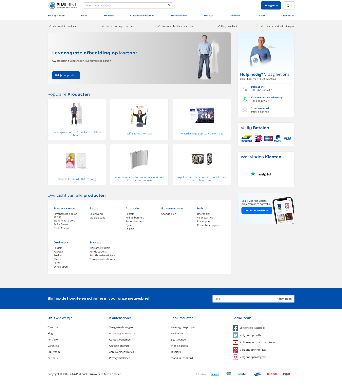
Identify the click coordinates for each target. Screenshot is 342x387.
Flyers (128, 225)
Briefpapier (203, 214)
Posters (129, 214)
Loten (57, 263)
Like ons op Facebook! (253, 327)
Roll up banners (134, 217)
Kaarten (58, 251)
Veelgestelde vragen (121, 327)
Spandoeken (168, 214)
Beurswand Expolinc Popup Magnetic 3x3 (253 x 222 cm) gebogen (139, 179)
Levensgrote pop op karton (65, 215)
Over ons (53, 327)
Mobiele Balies (179, 345)
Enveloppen (204, 221)
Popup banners (134, 221)
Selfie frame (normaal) (139, 133)
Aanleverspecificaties (121, 352)
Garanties (53, 345)
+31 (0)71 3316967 (261, 90)
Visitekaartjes (205, 217)
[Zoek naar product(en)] (169, 5)
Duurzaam (54, 352)
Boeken (58, 255)
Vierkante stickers (99, 248)
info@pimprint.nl (260, 111)
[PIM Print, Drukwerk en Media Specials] (63, 5)
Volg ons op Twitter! (251, 335)
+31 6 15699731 (260, 100)
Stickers (260, 15)
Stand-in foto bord (64, 220)
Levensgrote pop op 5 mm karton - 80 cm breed (76, 133)
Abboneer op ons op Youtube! (257, 342)
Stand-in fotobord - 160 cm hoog (77, 179)
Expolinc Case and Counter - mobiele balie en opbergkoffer (201, 179)
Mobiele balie (97, 217)
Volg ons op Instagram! (253, 357)
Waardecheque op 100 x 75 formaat (202, 133)
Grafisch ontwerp (119, 345)
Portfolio (53, 339)
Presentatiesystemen (142, 15)
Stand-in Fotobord (182, 358)
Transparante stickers (102, 259)
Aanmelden (284, 298)
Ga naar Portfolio (257, 210)
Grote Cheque (62, 228)
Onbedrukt (287, 15)
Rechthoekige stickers (102, 255)
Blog (50, 333)
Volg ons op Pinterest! (253, 349)
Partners (53, 358)
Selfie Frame (61, 224)
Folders (129, 229)
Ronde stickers (98, 251)
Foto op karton (56, 15)
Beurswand (96, 214)
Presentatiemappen (208, 225)
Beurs (84, 15)
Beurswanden (179, 339)
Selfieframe (177, 333)
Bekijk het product (66, 75)
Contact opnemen (120, 339)
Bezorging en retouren (122, 333)
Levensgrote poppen (183, 327)
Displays (176, 352)
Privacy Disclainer (119, 358)
